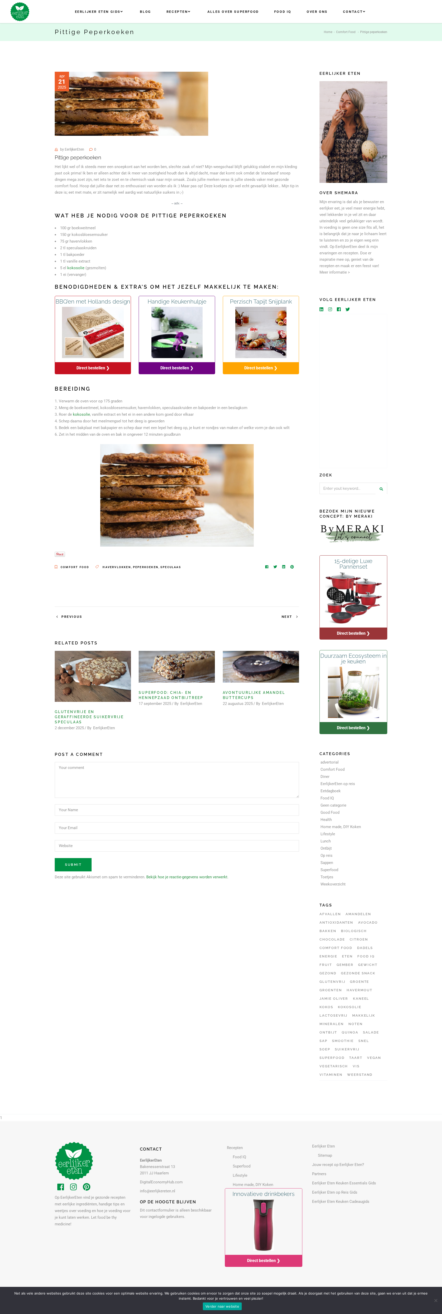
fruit (325, 965)
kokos (326, 1007)
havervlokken (117, 567)
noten (355, 1024)
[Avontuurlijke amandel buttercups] (261, 667)
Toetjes (327, 877)
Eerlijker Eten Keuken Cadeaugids (340, 1201)
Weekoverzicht (333, 884)
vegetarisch (333, 1066)
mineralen (331, 1024)
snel (363, 1041)
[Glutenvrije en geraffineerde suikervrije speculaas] (93, 676)
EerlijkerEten (74, 149)
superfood (332, 1058)
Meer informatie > (334, 272)
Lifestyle (328, 834)
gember (345, 965)
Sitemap (325, 1155)
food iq (366, 956)
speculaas (170, 567)
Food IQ (327, 798)
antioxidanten (336, 922)
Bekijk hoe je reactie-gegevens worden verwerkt (186, 877)
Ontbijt (326, 848)
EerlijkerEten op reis (338, 783)
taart (355, 1058)
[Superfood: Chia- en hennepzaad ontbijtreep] (177, 667)
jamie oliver (333, 998)
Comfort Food (346, 32)
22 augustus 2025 (238, 703)
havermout (359, 990)
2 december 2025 (69, 728)
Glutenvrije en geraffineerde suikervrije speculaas (89, 717)
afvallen (330, 914)
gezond (327, 973)
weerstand (360, 1075)
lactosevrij (333, 1015)
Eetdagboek (331, 791)
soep (324, 1049)
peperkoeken (145, 567)
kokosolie (75, 268)
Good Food (330, 812)
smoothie (343, 1041)
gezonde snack (358, 973)
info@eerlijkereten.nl (157, 1191)
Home (328, 32)
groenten (330, 990)
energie (328, 956)
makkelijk (363, 1015)
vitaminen (330, 1075)
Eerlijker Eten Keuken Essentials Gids (344, 1183)
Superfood (329, 870)
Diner (325, 776)
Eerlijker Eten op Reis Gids (334, 1192)
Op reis (327, 855)
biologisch (354, 931)
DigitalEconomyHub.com (161, 1182)
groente (359, 982)
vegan (374, 1058)
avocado (368, 922)
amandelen (358, 914)
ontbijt (328, 1032)
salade (371, 1032)
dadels (365, 948)
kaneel (361, 998)
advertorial (330, 762)
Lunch (326, 841)
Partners (319, 1174)
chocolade (332, 939)
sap (323, 1041)
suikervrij (347, 1049)
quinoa (350, 1032)
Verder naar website (222, 1306)
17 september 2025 (155, 703)
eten (347, 956)
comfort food (335, 948)
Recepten (235, 1147)
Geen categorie (333, 805)
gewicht (368, 965)
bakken (327, 931)
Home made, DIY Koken (341, 827)
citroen (359, 939)
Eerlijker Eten (323, 1146)
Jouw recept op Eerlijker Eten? (338, 1164)
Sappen (327, 862)
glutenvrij (332, 982)
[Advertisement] (353, 391)
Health (326, 819)
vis (356, 1066)
